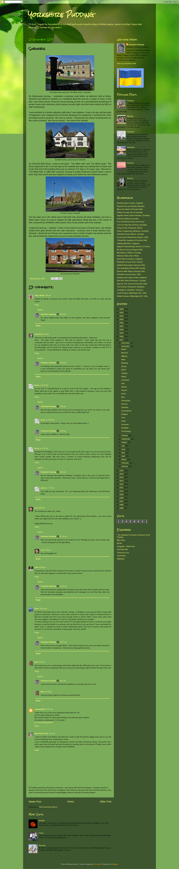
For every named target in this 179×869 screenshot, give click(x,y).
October (125, 435)
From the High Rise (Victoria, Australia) (132, 225)
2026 (122, 309)
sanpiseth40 (40, 709)
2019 (122, 333)
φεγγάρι (42, 820)
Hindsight (124, 428)
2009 (122, 494)
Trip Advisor (121, 556)
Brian (37, 609)
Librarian (38, 334)
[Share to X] (56, 278)
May (123, 453)
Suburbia (124, 407)
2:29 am (47, 550)
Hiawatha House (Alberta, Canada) (130, 234)
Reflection (131, 147)
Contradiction (126, 411)
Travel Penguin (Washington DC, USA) (131, 293)
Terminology (126, 431)
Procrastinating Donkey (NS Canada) (131, 268)
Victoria (124, 390)
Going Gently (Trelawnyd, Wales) (129, 228)
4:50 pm (48, 295)
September (126, 439)
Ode (123, 383)
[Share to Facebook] (59, 278)
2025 (122, 313)
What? (123, 349)
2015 (122, 474)
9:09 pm (41, 508)
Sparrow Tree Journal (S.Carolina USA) (132, 284)
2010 (122, 491)
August (124, 442)
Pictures (130, 178)
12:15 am (63, 586)
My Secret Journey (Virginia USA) (130, 250)
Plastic (123, 377)
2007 (122, 501)
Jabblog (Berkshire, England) (128, 243)
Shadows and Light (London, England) (131, 277)
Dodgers (124, 414)
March (124, 459)
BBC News (121, 540)
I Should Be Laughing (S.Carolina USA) (132, 240)
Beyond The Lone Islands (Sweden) (131, 206)
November (126, 346)
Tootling (124, 373)
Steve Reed (39, 295)
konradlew (97, 864)
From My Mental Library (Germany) (130, 222)
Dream (124, 366)
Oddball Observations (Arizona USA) (131, 265)
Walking (124, 356)
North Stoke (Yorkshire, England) (129, 259)
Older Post (105, 801)
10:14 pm (43, 609)
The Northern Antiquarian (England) (130, 287)
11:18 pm (48, 692)
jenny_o (38, 385)
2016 (122, 470)
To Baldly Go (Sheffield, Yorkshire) (130, 290)
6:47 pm (45, 448)
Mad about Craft (41, 733)
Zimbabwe (125, 380)
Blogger (115, 864)
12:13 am (63, 536)
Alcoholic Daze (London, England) (130, 203)
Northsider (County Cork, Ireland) (130, 262)
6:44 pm (63, 363)
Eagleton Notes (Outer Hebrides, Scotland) (133, 215)
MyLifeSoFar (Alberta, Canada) (129, 253)
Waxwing (42, 845)
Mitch (123, 360)
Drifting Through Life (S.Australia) (130, 212)
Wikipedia (120, 559)
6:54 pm (63, 431)
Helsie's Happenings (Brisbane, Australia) (133, 231)
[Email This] (52, 278)
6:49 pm (51, 420)
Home (70, 801)
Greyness (125, 424)
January (125, 466)
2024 (122, 316)
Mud (123, 397)
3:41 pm (52, 733)
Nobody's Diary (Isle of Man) (128, 256)
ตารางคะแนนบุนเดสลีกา (44, 722)
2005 (122, 508)
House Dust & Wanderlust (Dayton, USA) (132, 237)
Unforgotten (125, 401)
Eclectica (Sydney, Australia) (128, 219)
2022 (122, 323)
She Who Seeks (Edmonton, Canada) (131, 281)
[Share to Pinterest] (61, 278)
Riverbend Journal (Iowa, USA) (129, 274)
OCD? (123, 370)
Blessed (130, 116)
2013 (122, 481)
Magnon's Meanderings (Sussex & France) (133, 246)
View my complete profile (126, 63)
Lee (36, 508)
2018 (122, 336)
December (126, 343)
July (123, 446)
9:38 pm (42, 567)
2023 (122, 319)
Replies (40, 310)
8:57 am (63, 681)
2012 (122, 484)
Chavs (41, 833)
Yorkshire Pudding (61, 14)
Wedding (124, 363)
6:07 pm (46, 334)
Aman (123, 394)
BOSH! (119, 543)
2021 (122, 326)
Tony (123, 418)
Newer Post (35, 801)
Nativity (124, 387)
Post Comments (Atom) (48, 807)
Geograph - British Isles (126, 546)
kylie (36, 567)
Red (36, 662)
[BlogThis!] (54, 278)
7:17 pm (51, 488)
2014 (122, 477)
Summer (130, 163)
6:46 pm (63, 314)
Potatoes (130, 101)
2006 (122, 505)
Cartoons (130, 132)
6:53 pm (63, 472)
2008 (122, 498)
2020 (122, 330)
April (124, 456)
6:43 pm (45, 385)
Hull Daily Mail (122, 549)
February (125, 463)
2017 (122, 340)
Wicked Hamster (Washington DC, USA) (132, 296)
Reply (37, 305)
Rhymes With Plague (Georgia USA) (131, 271)
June (124, 449)
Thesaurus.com (123, 553)
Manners (124, 353)
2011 (122, 488)
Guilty (123, 421)
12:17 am (63, 642)
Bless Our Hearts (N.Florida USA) (130, 209)
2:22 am (42, 662)
